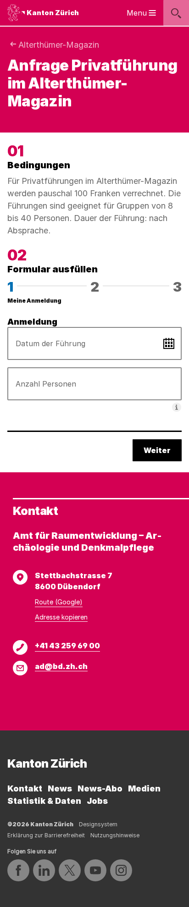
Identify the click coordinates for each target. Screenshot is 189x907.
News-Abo (100, 788)
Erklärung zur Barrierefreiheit (46, 835)
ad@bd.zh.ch (61, 666)
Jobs (97, 801)
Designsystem (98, 824)
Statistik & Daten (44, 801)
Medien (144, 788)
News (60, 788)
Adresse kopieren (61, 617)
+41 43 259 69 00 (67, 645)
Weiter (157, 450)
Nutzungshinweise (114, 835)
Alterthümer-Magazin (58, 45)
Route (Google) (59, 602)
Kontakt (24, 788)
